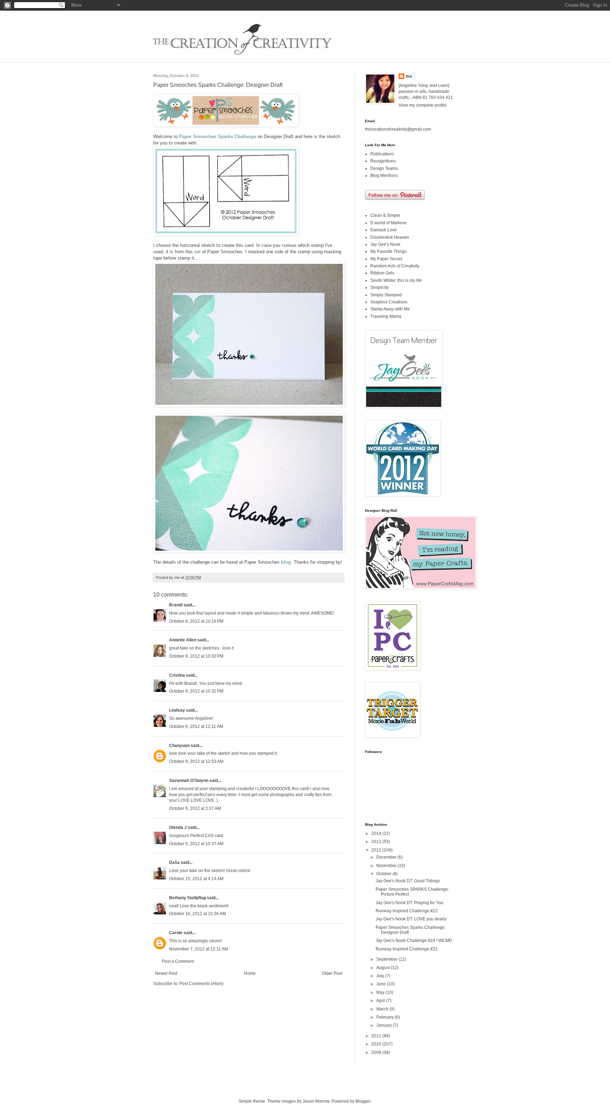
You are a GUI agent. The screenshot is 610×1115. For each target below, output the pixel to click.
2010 (376, 1044)
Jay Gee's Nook (385, 244)
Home (250, 973)
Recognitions (383, 161)
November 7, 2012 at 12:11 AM (198, 949)
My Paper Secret (386, 258)
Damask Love (383, 229)
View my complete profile (423, 105)
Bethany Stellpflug (187, 897)
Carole (176, 932)
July (380, 975)
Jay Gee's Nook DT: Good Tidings (408, 880)
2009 (376, 1052)
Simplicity (379, 287)
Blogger (362, 1101)
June (381, 983)
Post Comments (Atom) (201, 983)
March (382, 1009)
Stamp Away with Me (390, 309)
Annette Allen (182, 639)
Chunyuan (179, 745)
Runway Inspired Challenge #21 (407, 949)
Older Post (332, 973)
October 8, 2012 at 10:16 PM (196, 621)
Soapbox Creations (388, 301)
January (384, 1025)
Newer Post (166, 973)
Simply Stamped (386, 294)
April (381, 1000)
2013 (376, 841)
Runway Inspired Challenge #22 (407, 910)
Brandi (176, 605)
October (384, 873)
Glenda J (178, 827)
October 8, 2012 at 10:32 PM (196, 656)
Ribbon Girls (382, 273)
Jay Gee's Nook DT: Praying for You (409, 902)
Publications (382, 154)
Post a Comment (178, 961)
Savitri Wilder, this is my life (396, 280)
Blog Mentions (384, 175)
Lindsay (177, 710)
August (383, 967)
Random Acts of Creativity (394, 265)
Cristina (177, 675)
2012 (376, 850)
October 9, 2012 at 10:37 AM (196, 843)
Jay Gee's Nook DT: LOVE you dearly (411, 919)
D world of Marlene (388, 222)
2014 (376, 833)
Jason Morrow (316, 1101)
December (386, 857)
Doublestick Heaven (389, 237)
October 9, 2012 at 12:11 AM (196, 726)
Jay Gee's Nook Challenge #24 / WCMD (414, 940)
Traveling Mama (385, 316)
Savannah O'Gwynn (188, 780)
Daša (174, 862)
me (409, 76)
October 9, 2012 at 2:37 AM (195, 808)
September (387, 959)
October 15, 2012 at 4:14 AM (196, 878)
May (380, 992)
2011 (376, 1035)
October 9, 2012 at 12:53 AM (196, 761)
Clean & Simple (385, 215)
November (386, 865)
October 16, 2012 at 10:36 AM (197, 913)
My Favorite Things (388, 251)
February (385, 1017)
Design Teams (384, 168)
